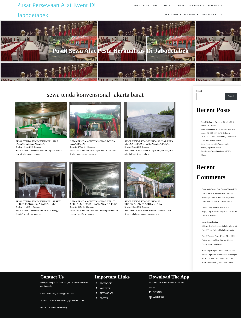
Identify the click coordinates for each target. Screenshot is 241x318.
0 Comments (36, 147)
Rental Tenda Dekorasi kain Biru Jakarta (218, 230)
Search (199, 91)
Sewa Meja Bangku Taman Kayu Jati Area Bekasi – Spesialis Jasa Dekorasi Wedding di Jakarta (219, 255)
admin (20, 147)
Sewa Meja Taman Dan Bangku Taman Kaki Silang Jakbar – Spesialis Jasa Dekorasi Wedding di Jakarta (219, 193)
